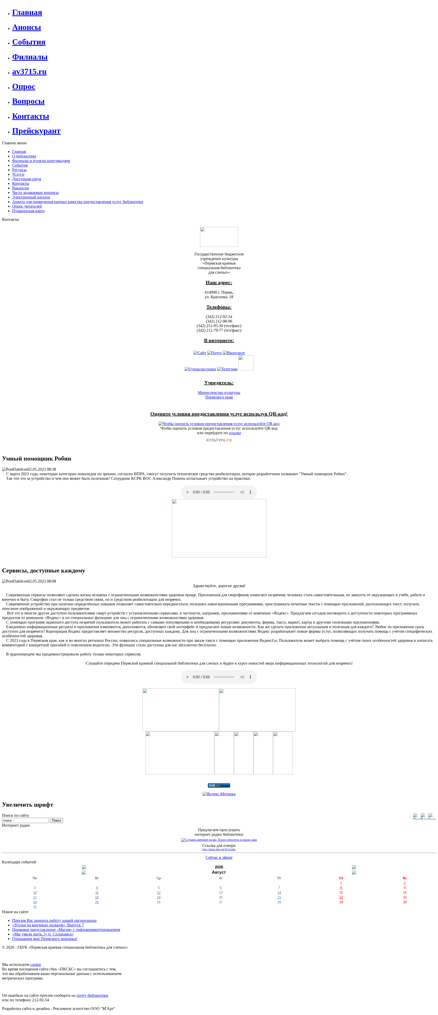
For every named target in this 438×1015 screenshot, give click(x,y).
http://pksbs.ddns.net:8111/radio (219, 849)
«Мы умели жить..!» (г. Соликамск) (42, 934)
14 (279, 892)
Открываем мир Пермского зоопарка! (44, 939)
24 (35, 902)
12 (158, 892)
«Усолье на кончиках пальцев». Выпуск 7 (48, 925)
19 (158, 897)
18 (97, 897)
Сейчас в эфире (219, 857)
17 (35, 897)
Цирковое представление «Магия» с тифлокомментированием (66, 929)
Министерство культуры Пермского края (219, 394)
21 (279, 897)
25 (97, 902)
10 (35, 892)
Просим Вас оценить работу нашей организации (54, 920)
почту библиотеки (92, 995)
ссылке (235, 433)
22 (341, 897)
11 (97, 892)
